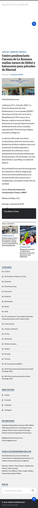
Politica (7, 349)
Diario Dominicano (15, 4)
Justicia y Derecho (10, 52)
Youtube (7, 400)
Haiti (6, 311)
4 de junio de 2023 (17, 74)
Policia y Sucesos (10, 344)
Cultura (7, 271)
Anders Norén (13, 505)
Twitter (7, 395)
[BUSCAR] (33, 490)
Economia (8, 291)
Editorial (7, 296)
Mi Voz (7, 334)
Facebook (8, 405)
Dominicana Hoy (10, 286)
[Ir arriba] (34, 499)
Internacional (9, 324)
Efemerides (8, 301)
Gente (6, 306)
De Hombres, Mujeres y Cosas (15, 276)
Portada (22, 52)
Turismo (7, 359)
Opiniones (8, 339)
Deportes (7, 281)
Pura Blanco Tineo (11, 211)
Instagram (8, 410)
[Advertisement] (19, 26)
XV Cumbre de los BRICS (13, 364)
